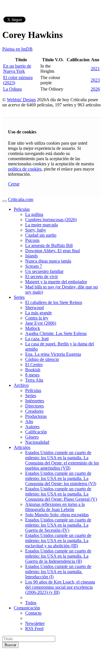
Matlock (32, 328)
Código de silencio (42, 359)
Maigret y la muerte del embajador (56, 281)
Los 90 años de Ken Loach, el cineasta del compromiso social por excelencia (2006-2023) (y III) (60, 587)
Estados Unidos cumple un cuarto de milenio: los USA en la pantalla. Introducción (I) (58, 571)
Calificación (36, 431)
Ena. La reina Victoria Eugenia (53, 354)
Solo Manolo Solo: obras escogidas (57, 514)
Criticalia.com (20, 199)
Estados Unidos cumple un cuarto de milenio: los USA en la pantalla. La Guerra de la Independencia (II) (58, 556)
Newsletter (35, 623)
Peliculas (22, 209)
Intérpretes (34, 400)
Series (19, 297)
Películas (33, 390)
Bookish (32, 369)
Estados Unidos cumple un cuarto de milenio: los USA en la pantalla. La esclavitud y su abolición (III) (58, 540)
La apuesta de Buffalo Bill (49, 245)
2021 (95, 68)
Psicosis (32, 240)
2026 (95, 89)
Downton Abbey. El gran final (52, 250)
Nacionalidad (37, 442)
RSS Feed (34, 628)
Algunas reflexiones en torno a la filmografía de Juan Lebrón (55, 507)
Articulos (22, 447)
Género (32, 437)
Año (29, 421)
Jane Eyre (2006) (40, 323)
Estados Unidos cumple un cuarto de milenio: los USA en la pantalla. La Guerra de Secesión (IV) (58, 525)
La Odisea (12, 89)
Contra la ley (36, 317)
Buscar (10, 645)
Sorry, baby (35, 229)
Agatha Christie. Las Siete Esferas (56, 333)
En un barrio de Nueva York (17, 69)
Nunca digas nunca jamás (48, 261)
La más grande (38, 312)
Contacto (33, 613)
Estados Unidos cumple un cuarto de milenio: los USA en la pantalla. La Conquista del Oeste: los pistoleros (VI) (60, 478)
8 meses (32, 374)
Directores (34, 405)
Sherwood (34, 307)
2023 (95, 80)
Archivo (21, 385)
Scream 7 (33, 266)
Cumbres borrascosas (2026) (51, 219)
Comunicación (27, 607)
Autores (32, 426)
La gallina (34, 214)
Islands (31, 255)
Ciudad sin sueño (40, 235)
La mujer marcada (41, 224)
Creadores (34, 411)
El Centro (34, 364)
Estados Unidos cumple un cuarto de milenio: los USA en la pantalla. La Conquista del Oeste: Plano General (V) (61, 494)
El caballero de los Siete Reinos (53, 302)
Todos (30, 602)
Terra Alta (34, 380)
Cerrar (13, 183)
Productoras (36, 416)
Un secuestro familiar (44, 271)
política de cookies (24, 169)
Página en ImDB (17, 49)
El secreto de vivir (41, 276)
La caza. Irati (37, 338)
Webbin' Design (21, 99)
